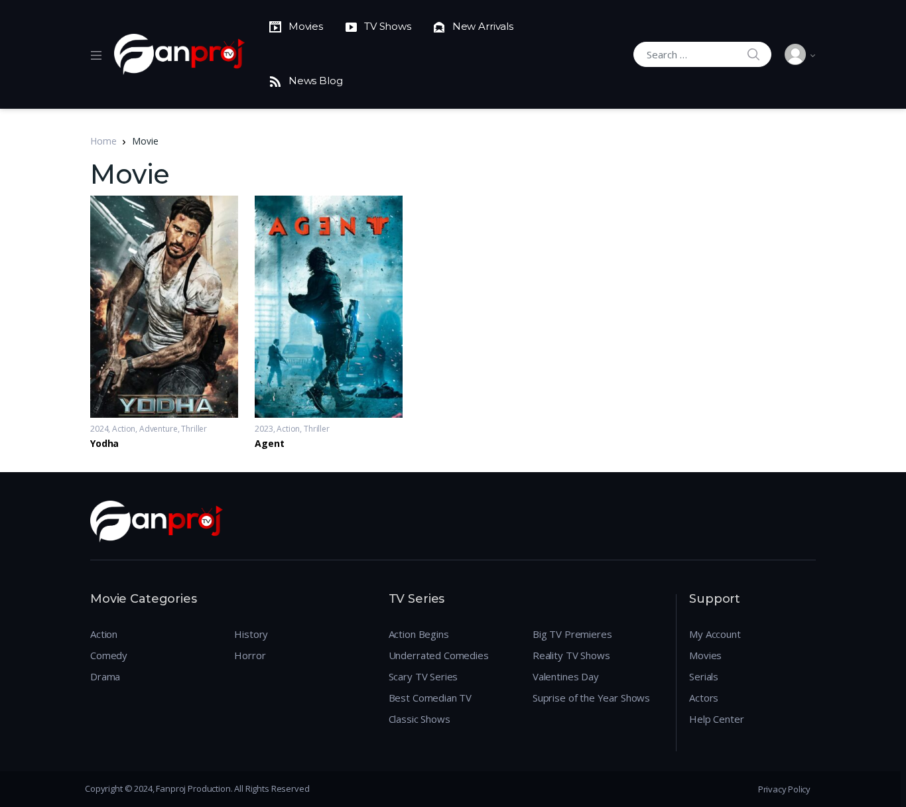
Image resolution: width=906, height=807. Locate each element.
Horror (249, 655)
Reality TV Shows (571, 655)
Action (123, 428)
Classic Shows (419, 718)
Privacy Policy (784, 789)
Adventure (158, 428)
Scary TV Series (423, 676)
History (251, 634)
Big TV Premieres (572, 634)
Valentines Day (566, 676)
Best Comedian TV (430, 697)
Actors (703, 697)
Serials (703, 676)
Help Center (716, 718)
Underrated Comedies (439, 655)
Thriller (194, 428)
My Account (715, 634)
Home (103, 141)
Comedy (108, 655)
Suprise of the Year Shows (591, 697)
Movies (705, 655)
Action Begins (419, 634)
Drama (105, 676)
